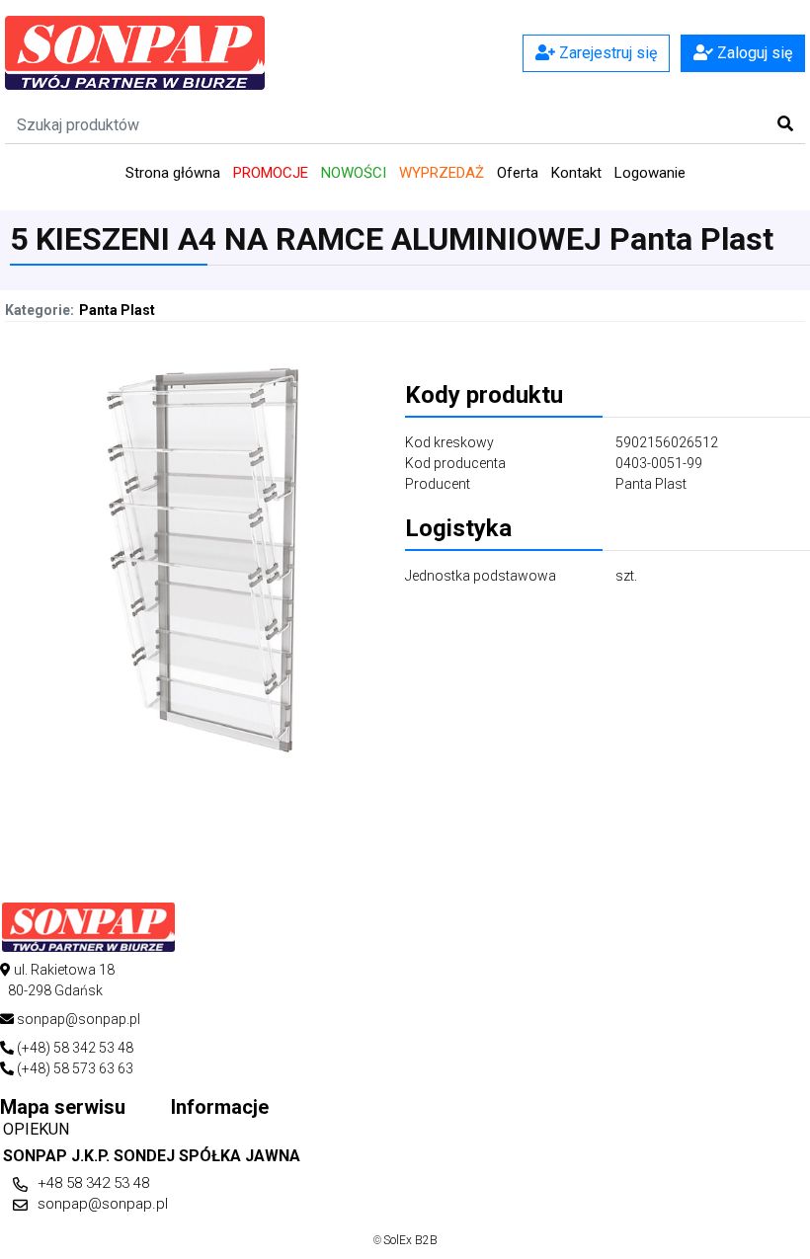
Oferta (517, 173)
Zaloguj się (752, 52)
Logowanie (650, 173)
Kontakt (576, 173)
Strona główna (172, 173)
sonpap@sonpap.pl (103, 1204)
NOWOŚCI (353, 173)
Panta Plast (117, 310)
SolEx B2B (410, 1240)
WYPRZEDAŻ (441, 173)
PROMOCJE (270, 173)
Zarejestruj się (606, 52)
